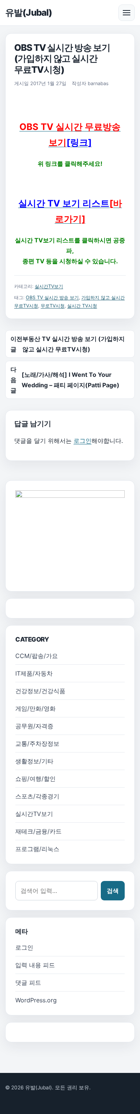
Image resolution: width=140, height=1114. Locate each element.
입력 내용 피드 (35, 965)
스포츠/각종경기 (37, 796)
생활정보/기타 (34, 761)
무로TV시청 (53, 305)
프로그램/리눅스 (37, 849)
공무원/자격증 (34, 726)
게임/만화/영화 (35, 708)
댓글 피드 (28, 982)
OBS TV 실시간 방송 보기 (52, 297)
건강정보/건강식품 (40, 691)
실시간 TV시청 (82, 305)
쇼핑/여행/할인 (35, 778)
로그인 (82, 440)
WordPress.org (36, 1000)
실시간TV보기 (49, 286)
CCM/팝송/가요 (36, 656)
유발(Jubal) (28, 12)
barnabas (98, 83)
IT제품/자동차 (34, 673)
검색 (113, 890)
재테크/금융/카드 (38, 831)
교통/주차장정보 (37, 743)
